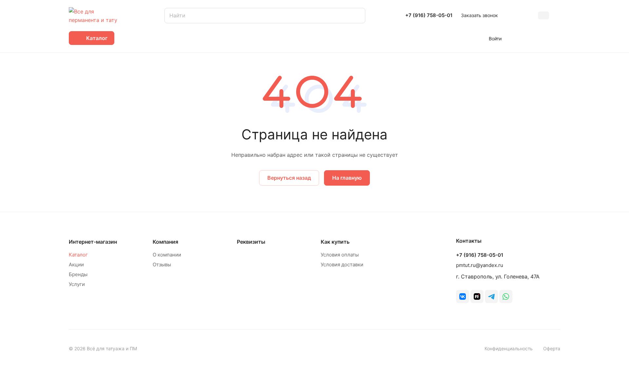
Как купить (335, 241)
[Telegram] (491, 296)
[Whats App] (505, 296)
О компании (167, 255)
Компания (165, 241)
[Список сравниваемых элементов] (518, 38)
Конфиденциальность (509, 348)
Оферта (551, 348)
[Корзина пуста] (556, 38)
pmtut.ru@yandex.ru (479, 265)
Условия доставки (342, 264)
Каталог (78, 255)
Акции (76, 264)
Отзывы (162, 264)
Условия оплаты (340, 255)
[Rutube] (477, 296)
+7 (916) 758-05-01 (428, 15)
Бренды (78, 274)
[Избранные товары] (537, 38)
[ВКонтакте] (462, 296)
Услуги (77, 284)
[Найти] (357, 15)
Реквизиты (251, 241)
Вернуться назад (289, 177)
